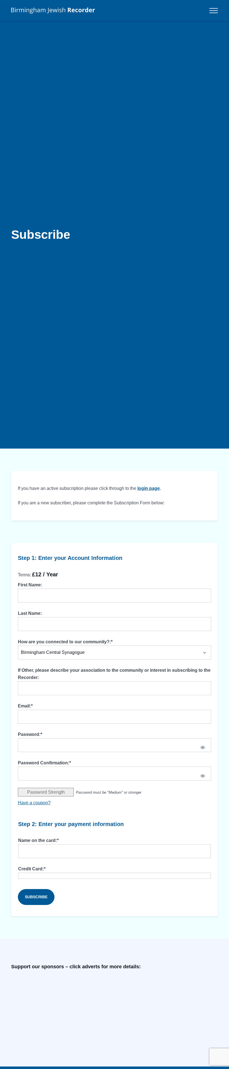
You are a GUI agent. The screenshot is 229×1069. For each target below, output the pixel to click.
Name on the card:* (38, 840)
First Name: (30, 584)
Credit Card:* (32, 868)
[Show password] (203, 747)
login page (148, 488)
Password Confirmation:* (44, 762)
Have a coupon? (34, 802)
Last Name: (30, 613)
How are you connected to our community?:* (65, 641)
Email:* (25, 706)
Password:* (30, 734)
